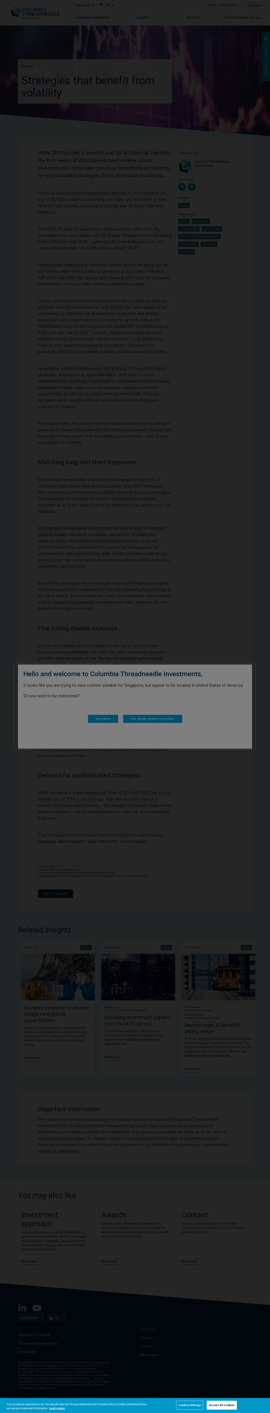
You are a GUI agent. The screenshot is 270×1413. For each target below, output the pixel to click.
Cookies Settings (189, 1405)
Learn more (57, 1408)
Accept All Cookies (222, 1405)
